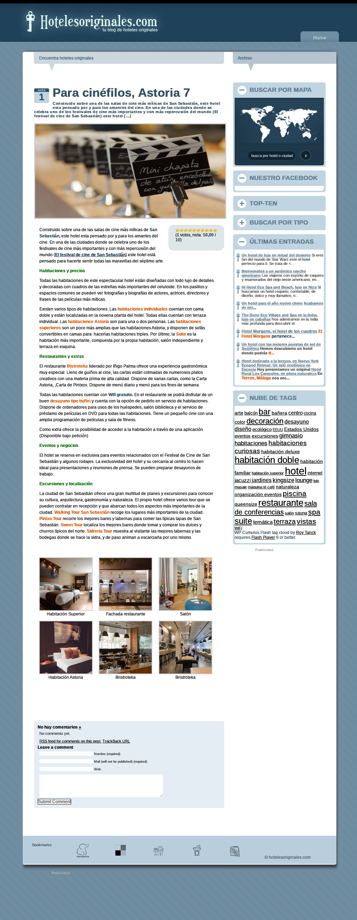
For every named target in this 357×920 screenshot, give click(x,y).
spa (314, 512)
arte (239, 413)
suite (243, 521)
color (240, 422)
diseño (243, 429)
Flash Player (263, 537)
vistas (306, 521)
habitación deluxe (280, 451)
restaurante (280, 503)
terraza (285, 521)
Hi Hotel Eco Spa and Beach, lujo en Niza (279, 287)
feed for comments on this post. (70, 741)
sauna (301, 513)
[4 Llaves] (190, 230)
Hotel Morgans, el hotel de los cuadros (279, 331)
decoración (264, 421)
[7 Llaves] (202, 230)
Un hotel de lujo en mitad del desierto (276, 255)
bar (265, 412)
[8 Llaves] (207, 230)
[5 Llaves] (194, 230)
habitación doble (267, 460)
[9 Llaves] (211, 230)
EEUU (278, 429)
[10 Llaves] (215, 230)
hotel (295, 471)
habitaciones (251, 443)
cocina (310, 413)
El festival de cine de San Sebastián (90, 254)
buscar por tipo (279, 222)
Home (319, 37)
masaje (241, 487)
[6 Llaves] (198, 230)
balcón (251, 413)
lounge (303, 480)
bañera (279, 413)
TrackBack (116, 741)
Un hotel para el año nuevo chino (272, 303)
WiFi (238, 528)
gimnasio (291, 435)
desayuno (296, 421)
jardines (262, 480)
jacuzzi (243, 480)
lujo (316, 481)
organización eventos (258, 494)
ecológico (262, 429)
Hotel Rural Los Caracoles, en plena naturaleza (281, 371)
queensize (246, 504)
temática (263, 522)
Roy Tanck (306, 532)
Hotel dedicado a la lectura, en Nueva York (280, 361)
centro (295, 413)
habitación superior (268, 473)
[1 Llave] (177, 230)
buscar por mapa (281, 89)
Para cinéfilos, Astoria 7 (121, 92)
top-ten (263, 203)
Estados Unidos (301, 429)
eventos (243, 436)
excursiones (265, 436)
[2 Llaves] (182, 230)
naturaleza (287, 486)
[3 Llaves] (186, 230)
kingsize (283, 480)
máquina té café (261, 487)
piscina (294, 493)
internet (314, 472)
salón (289, 513)
